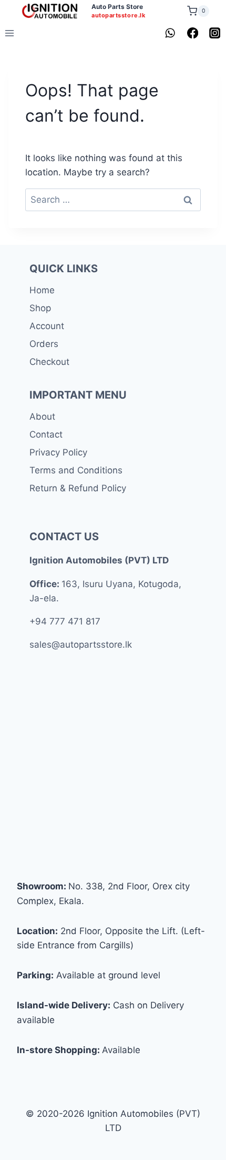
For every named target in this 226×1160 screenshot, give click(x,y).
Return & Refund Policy (77, 488)
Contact (46, 434)
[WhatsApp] (170, 33)
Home (42, 290)
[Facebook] (192, 33)
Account (46, 326)
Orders (43, 344)
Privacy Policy (58, 452)
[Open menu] (9, 33)
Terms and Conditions (75, 470)
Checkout (49, 361)
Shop (40, 308)
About (42, 416)
